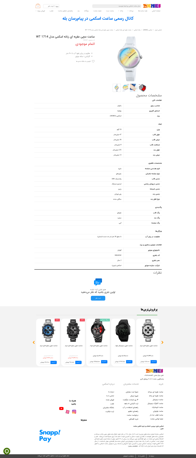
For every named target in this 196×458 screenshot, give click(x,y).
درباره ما (151, 456)
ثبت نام (51, 6)
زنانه (121, 11)
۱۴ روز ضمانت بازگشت (130, 399)
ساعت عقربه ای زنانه (156, 395)
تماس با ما (141, 456)
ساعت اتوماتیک (157, 407)
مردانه (131, 11)
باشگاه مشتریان (108, 407)
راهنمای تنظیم (133, 411)
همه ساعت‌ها (142, 11)
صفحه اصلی (156, 11)
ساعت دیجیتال (158, 399)
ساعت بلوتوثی (158, 411)
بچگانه (86, 11)
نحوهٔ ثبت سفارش (132, 392)
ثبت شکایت (109, 411)
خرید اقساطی (133, 419)
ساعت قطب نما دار (156, 415)
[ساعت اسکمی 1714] (130, 59)
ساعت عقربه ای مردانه (155, 392)
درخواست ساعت (132, 415)
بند (78, 11)
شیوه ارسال (134, 396)
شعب (51, 11)
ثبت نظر (98, 298)
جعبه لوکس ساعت (156, 419)
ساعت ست (110, 11)
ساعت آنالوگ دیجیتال (155, 403)
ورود (56, 6)
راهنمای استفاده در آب (130, 407)
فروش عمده (110, 399)
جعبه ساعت (97, 11)
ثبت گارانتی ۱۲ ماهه (131, 403)
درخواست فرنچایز (128, 456)
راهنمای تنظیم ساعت (65, 11)
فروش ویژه (41, 11)
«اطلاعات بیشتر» (133, 446)
